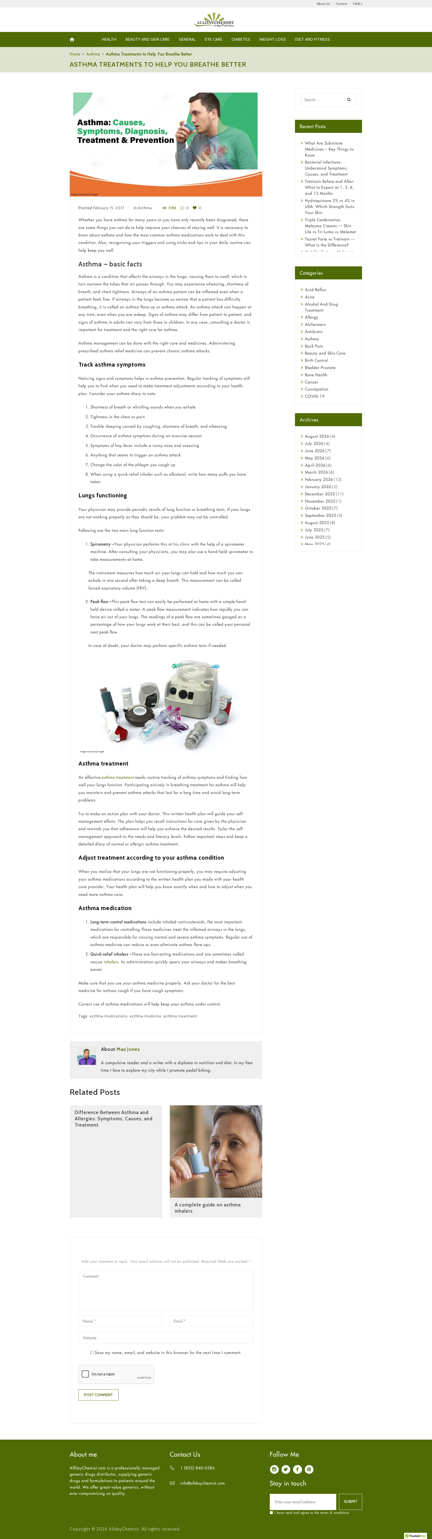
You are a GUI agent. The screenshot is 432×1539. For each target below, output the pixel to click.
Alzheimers (315, 324)
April (315, 465)
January (318, 486)
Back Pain (314, 346)
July (314, 443)
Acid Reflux (315, 289)
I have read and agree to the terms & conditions (311, 1513)
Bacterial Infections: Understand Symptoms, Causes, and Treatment (326, 168)
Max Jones (128, 1049)
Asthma (93, 53)
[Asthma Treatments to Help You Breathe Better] (166, 142)
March (316, 472)
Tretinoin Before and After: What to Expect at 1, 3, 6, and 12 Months (329, 187)
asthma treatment (118, 777)
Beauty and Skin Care (325, 353)
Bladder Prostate (320, 367)
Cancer (311, 382)
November (320, 501)
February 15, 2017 (108, 208)
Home (75, 53)
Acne (309, 296)
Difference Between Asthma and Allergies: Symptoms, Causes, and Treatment (113, 1118)
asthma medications (109, 1016)
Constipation (316, 388)
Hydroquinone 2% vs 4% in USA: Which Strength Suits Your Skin (330, 206)
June (315, 450)
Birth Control (316, 360)
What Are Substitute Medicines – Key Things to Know (329, 149)
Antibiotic (314, 331)
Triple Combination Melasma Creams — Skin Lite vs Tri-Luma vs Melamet (330, 225)
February (319, 479)
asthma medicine (145, 1016)
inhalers (111, 961)
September (320, 515)
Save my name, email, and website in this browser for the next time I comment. (168, 1352)
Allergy (311, 317)
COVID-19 (314, 396)
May (314, 457)
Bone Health (316, 374)
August (317, 436)
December (320, 493)
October (318, 508)
